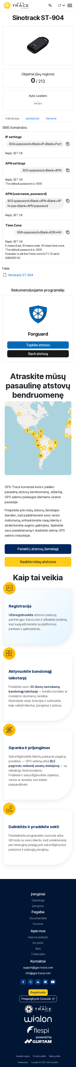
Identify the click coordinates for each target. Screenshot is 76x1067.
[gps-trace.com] (16, 5)
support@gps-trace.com (38, 967)
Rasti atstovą (38, 354)
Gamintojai (38, 900)
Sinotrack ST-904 (20, 275)
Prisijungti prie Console (36, 998)
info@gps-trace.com (38, 973)
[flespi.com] (38, 1029)
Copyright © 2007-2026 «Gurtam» (44, 1062)
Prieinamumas (23, 1062)
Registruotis (38, 992)
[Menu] (70, 5)
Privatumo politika (39, 1056)
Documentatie (38, 918)
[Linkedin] (38, 981)
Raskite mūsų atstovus (38, 562)
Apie (38, 948)
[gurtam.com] (38, 1019)
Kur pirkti (38, 942)
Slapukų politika (54, 1056)
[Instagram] (45, 981)
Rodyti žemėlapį (38, 438)
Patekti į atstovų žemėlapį (38, 549)
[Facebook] (23, 981)
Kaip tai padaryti (38, 937)
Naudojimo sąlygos (23, 1056)
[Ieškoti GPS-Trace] (50, 5)
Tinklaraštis (38, 954)
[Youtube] (53, 981)
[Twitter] (30, 981)
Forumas (38, 923)
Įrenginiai (38, 906)
